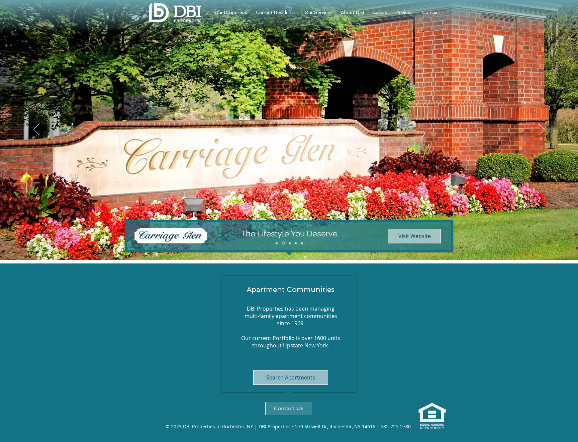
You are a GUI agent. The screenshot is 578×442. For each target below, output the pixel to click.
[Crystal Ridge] (302, 243)
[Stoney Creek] (290, 243)
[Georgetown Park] (277, 243)
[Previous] (36, 129)
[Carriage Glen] (283, 243)
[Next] (542, 129)
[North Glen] (296, 243)
